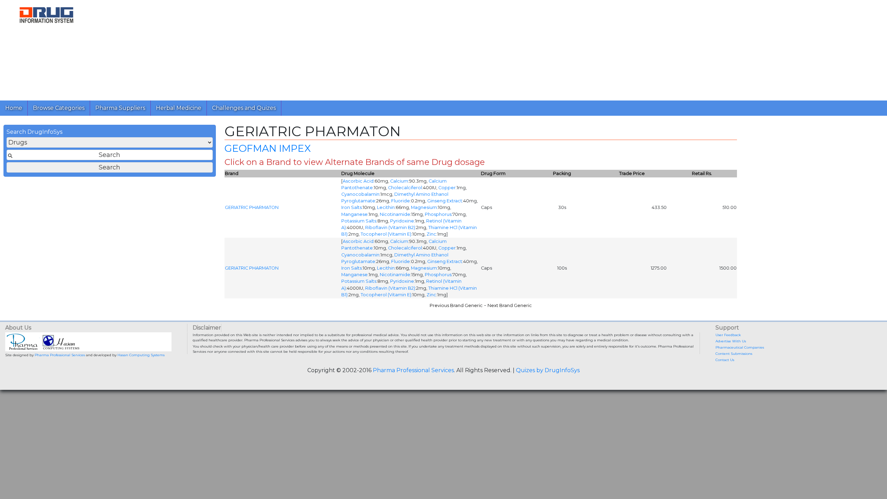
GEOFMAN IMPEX (268, 148)
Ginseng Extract (444, 200)
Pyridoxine (402, 221)
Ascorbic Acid (358, 181)
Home (13, 108)
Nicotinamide (395, 214)
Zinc (431, 234)
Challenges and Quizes (244, 108)
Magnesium (424, 207)
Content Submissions (733, 353)
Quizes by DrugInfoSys (548, 370)
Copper (447, 187)
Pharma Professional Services (60, 355)
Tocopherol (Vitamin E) (386, 234)
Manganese (354, 214)
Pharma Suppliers (120, 108)
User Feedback (728, 335)
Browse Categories (59, 108)
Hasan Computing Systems (141, 355)
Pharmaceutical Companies (739, 347)
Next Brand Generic (510, 305)
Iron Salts (351, 207)
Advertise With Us (730, 341)
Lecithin (386, 207)
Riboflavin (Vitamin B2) (390, 227)
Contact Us (724, 360)
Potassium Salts (358, 221)
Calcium (399, 181)
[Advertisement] (301, 48)
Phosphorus (438, 214)
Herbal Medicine (178, 108)
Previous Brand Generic (456, 305)
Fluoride (400, 200)
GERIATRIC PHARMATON (252, 207)
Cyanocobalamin (360, 194)
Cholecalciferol (405, 187)
